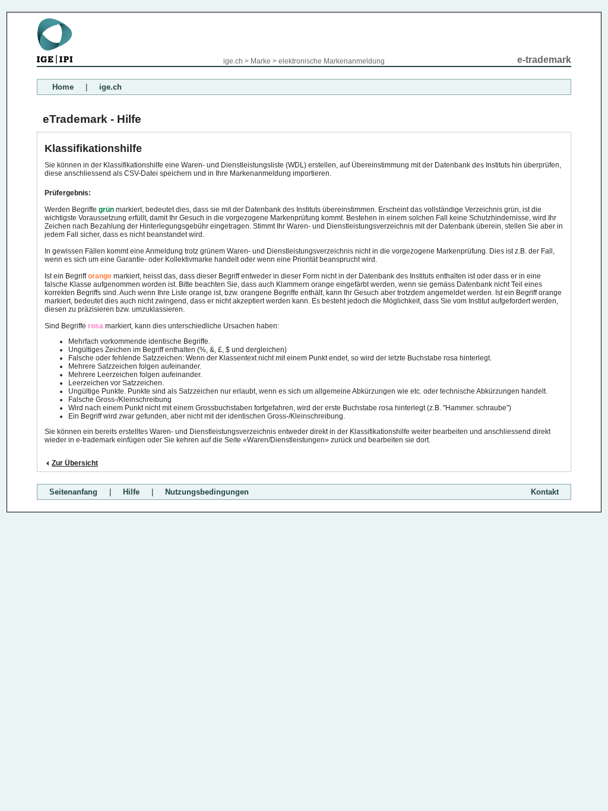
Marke (261, 61)
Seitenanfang (73, 491)
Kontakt (545, 491)
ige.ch (233, 61)
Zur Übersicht (75, 463)
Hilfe (131, 491)
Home (63, 87)
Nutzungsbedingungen (207, 491)
